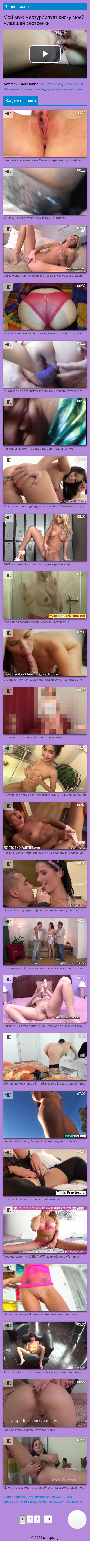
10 (48, 1519)
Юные (40, 89)
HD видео (28, 89)
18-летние (11, 89)
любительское (51, 84)
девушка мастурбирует (64, 89)
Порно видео (16, 6)
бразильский (73, 84)
